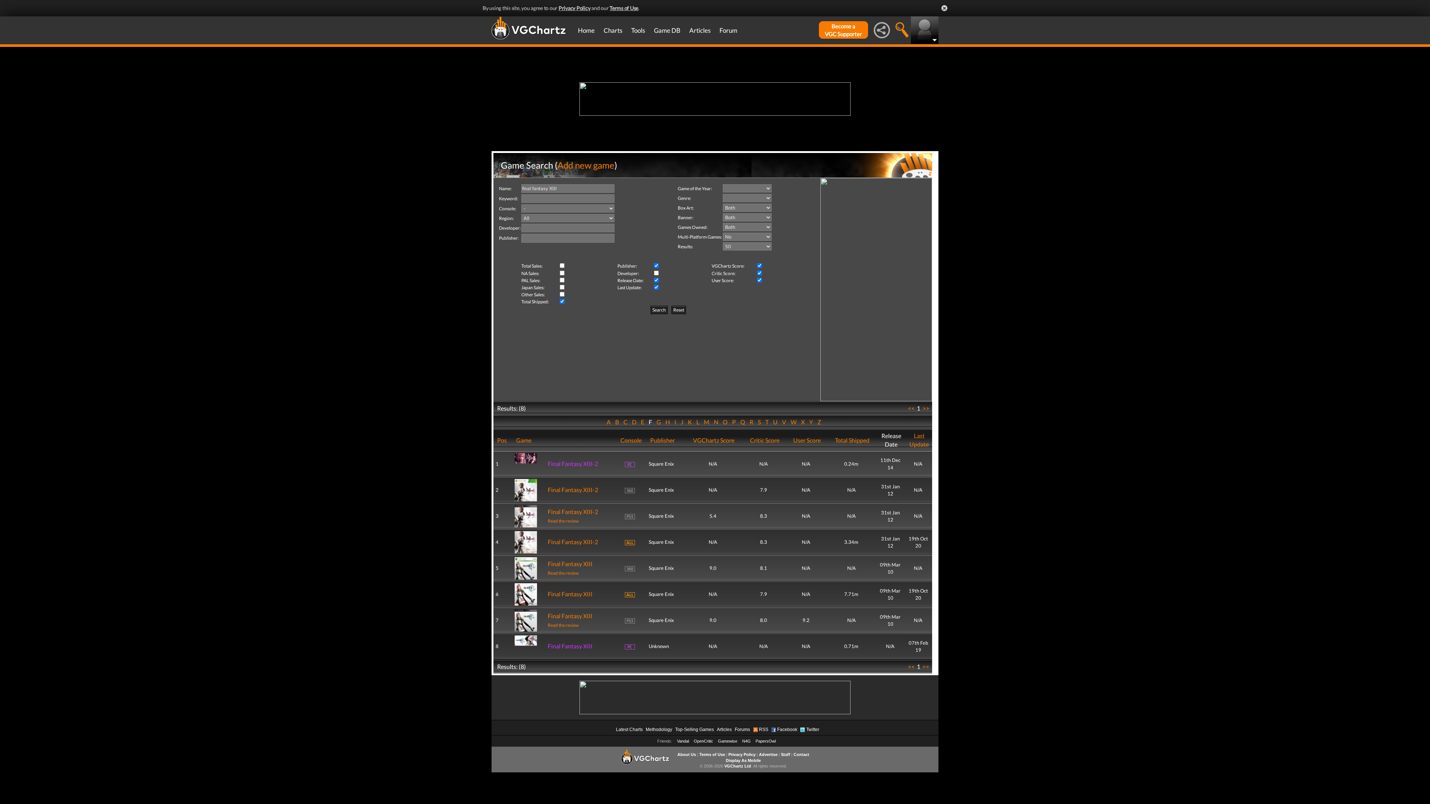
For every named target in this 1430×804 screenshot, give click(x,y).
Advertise (768, 754)
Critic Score (764, 440)
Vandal (683, 741)
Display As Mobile (743, 760)
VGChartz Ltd (737, 766)
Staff (785, 754)
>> (925, 408)
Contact (801, 754)
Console (631, 440)
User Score (807, 440)
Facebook (787, 729)
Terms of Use (624, 8)
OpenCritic (703, 741)
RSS (763, 729)
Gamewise (727, 741)
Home (586, 30)
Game (523, 440)
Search (659, 310)
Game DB (667, 30)
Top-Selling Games (694, 729)
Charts (613, 30)
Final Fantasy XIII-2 (573, 463)
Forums (742, 729)
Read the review (563, 521)
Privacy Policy (575, 8)
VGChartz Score (713, 440)
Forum (728, 30)
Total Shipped (852, 440)
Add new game (585, 165)
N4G (746, 741)
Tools (638, 30)
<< (911, 408)
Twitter (812, 729)
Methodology (659, 729)
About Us (686, 754)
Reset (678, 310)
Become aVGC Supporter (843, 30)
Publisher (662, 440)
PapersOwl (766, 741)
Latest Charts (629, 729)
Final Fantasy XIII (570, 563)
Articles (700, 30)
